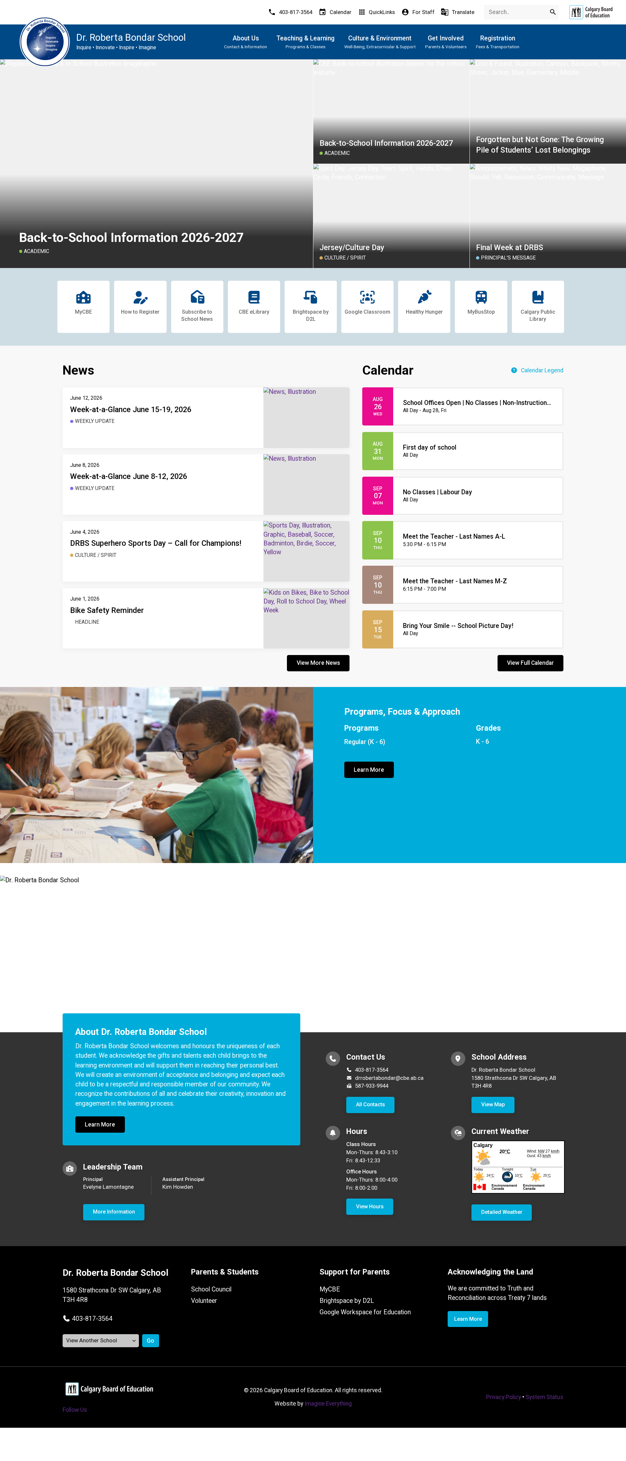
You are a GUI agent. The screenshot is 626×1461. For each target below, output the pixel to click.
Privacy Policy (503, 1397)
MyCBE (330, 1289)
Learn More (369, 770)
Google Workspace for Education (365, 1312)
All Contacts (370, 1104)
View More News (318, 663)
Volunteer (204, 1300)
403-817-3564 (371, 1070)
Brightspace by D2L (347, 1300)
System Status (544, 1397)
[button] (87, 1318)
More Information (114, 1212)
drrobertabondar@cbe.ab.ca (389, 1078)
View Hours (370, 1206)
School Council (211, 1289)
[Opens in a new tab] (590, 12)
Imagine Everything (328, 1403)
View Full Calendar (530, 663)
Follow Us (75, 1410)
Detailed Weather (501, 1212)
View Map (493, 1104)
